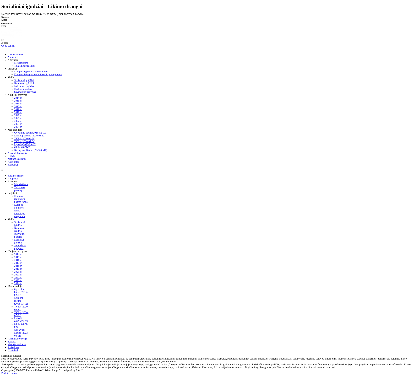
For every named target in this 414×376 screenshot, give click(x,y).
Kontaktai (13, 164)
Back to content (9, 373)
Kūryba (12, 156)
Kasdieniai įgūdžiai (24, 83)
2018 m (18, 109)
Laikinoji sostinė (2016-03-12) (29, 135)
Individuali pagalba (24, 86)
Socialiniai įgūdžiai (24, 80)
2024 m (18, 126)
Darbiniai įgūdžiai (23, 89)
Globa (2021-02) (22, 147)
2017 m (18, 106)
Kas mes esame (15, 54)
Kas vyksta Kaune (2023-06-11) (30, 150)
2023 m (18, 124)
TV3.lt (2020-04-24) (24, 138)
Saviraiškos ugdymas (25, 92)
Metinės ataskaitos (17, 158)
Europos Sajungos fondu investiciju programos (38, 74)
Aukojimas (13, 161)
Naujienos (13, 57)
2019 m (18, 112)
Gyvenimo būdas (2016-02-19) (30, 132)
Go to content (8, 45)
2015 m (18, 100)
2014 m (18, 97)
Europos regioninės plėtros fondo (31, 71)
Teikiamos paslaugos (24, 65)
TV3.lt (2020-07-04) (24, 141)
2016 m (18, 103)
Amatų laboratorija (17, 153)
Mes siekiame (21, 62)
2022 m (18, 121)
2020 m (18, 115)
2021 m (18, 118)
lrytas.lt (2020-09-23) (25, 144)
